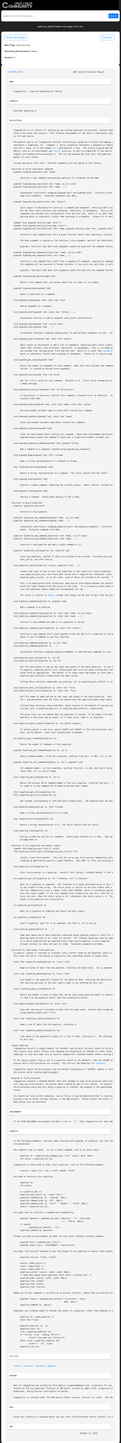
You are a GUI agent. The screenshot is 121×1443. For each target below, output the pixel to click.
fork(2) (17, 1366)
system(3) (108, 351)
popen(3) (52, 1366)
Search (113, 16)
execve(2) (28, 1366)
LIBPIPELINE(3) (15, 72)
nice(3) (57, 151)
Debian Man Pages (16, 37)
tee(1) (51, 595)
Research (107, 37)
